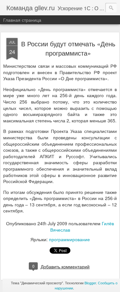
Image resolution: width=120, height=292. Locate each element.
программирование (69, 239)
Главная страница (22, 20)
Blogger (90, 282)
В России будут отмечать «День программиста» (68, 48)
